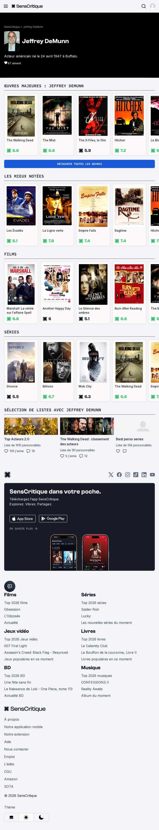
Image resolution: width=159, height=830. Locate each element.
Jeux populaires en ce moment (28, 659)
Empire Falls (87, 230)
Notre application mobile (23, 727)
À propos (11, 719)
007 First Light (15, 646)
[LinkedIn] (144, 476)
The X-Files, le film (92, 140)
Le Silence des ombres (89, 310)
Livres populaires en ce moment (106, 659)
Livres (88, 631)
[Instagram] (127, 476)
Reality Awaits (92, 689)
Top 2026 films (16, 603)
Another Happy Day (57, 308)
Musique (90, 667)
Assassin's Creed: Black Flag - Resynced (36, 652)
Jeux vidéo (16, 631)
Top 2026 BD (14, 676)
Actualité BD (14, 695)
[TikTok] (135, 476)
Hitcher (120, 140)
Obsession (12, 609)
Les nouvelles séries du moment (106, 623)
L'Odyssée (12, 616)
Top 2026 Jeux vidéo (20, 639)
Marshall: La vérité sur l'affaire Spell (20, 310)
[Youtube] (152, 476)
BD (7, 667)
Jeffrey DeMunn (33, 26)
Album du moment (95, 695)
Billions (48, 386)
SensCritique (12, 26)
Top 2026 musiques (96, 676)
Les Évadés (15, 230)
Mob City (85, 386)
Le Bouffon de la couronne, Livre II (109, 652)
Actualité (11, 623)
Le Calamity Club (94, 646)
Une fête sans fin (17, 682)
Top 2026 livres (93, 639)
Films (10, 595)
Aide (7, 742)
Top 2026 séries (93, 603)
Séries (88, 595)
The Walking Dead (20, 140)
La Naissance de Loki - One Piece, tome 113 (38, 689)
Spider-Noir (90, 609)
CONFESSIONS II (95, 682)
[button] (152, 6)
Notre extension (16, 734)
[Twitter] (110, 476)
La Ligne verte (53, 230)
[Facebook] (119, 476)
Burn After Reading (128, 308)
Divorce (12, 386)
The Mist (49, 140)
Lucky (86, 616)
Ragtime (120, 230)
